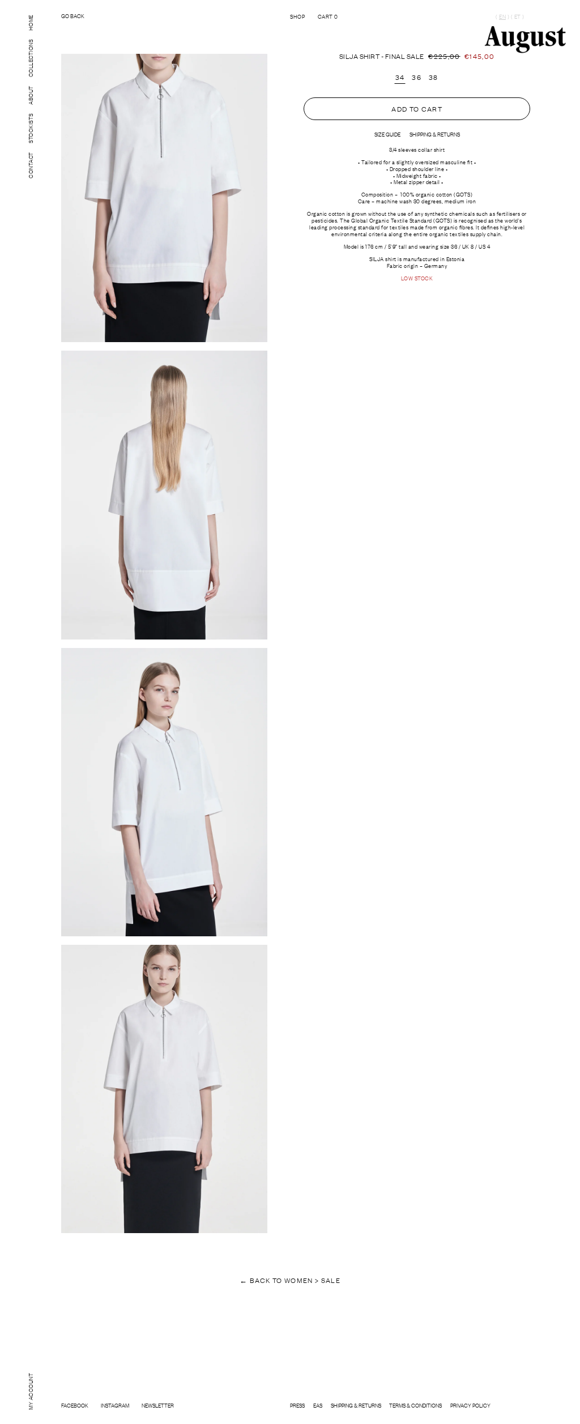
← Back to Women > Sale (290, 1280)
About (30, 95)
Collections (30, 58)
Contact (30, 165)
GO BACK (72, 15)
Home (30, 23)
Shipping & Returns (356, 1405)
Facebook (74, 1405)
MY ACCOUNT (30, 1390)
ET (517, 16)
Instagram (115, 1405)
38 (433, 77)
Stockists (30, 128)
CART (328, 16)
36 (416, 77)
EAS (317, 1405)
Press (297, 1405)
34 (400, 77)
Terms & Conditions (415, 1405)
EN (502, 16)
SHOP (297, 16)
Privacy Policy (470, 1405)
